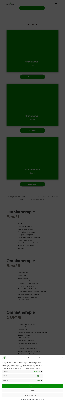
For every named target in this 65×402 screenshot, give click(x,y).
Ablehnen (32, 390)
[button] (62, 358)
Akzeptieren (32, 386)
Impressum (41, 399)
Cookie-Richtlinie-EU (26, 399)
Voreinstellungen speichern (32, 395)
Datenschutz (35, 399)
